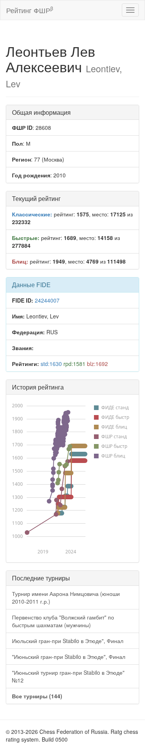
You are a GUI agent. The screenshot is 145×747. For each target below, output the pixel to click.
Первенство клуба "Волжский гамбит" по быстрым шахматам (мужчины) (63, 621)
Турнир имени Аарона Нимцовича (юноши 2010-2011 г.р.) (66, 597)
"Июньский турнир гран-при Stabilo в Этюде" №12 (68, 676)
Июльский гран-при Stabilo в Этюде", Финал (67, 641)
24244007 (47, 300)
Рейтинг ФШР (29, 10)
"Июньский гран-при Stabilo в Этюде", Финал (68, 656)
